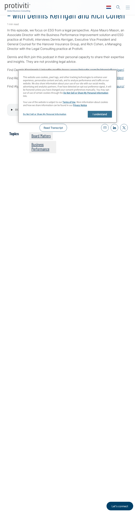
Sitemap (33, 494)
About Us (13, 484)
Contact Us (15, 503)
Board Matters (41, 135)
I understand (100, 114)
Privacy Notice (80, 105)
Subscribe (18, 286)
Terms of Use (69, 102)
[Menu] (128, 8)
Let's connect (120, 506)
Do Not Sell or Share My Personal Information (85, 92)
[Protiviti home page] (25, 444)
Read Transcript (53, 127)
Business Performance (40, 146)
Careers (12, 494)
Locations (34, 484)
